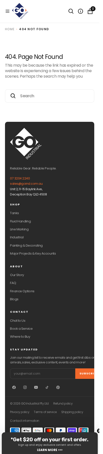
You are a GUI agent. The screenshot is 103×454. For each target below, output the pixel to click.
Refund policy (63, 404)
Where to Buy (20, 336)
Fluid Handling (20, 221)
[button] (7, 11)
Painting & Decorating (26, 245)
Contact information (24, 421)
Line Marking (19, 229)
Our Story (17, 275)
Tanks (14, 213)
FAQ (13, 283)
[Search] (71, 11)
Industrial (17, 237)
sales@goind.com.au (26, 183)
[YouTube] (36, 387)
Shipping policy (72, 412)
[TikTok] (47, 387)
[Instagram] (25, 387)
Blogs (14, 299)
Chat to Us (17, 320)
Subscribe (89, 373)
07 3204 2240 (20, 178)
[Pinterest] (58, 387)
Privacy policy (19, 412)
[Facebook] (14, 387)
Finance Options (22, 291)
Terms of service (45, 412)
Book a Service (21, 328)
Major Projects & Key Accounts (33, 253)
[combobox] (49, 96)
